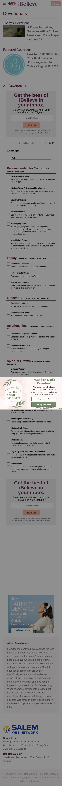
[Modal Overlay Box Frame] (31, 393)
